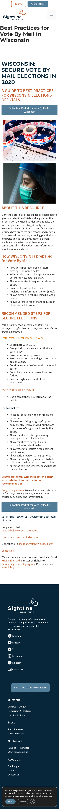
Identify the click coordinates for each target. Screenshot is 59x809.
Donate (19, 4)
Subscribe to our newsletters (30, 687)
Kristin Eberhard (11, 560)
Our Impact (15, 741)
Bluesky (16, 642)
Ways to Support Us (18, 751)
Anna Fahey (8, 567)
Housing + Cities (16, 714)
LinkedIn (16, 662)
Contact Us (18, 669)
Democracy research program (18, 564)
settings (47, 796)
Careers (12, 770)
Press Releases (15, 729)
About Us (14, 759)
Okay (10, 801)
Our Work (14, 700)
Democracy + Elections (19, 710)
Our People (14, 766)
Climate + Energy (17, 706)
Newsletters (37, 4)
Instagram (17, 656)
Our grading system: (13, 490)
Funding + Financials (18, 747)
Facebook (17, 635)
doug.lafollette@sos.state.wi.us (20, 530)
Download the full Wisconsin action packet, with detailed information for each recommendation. (28, 480)
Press (11, 722)
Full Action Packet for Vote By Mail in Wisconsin (29, 109)
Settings (23, 801)
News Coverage (16, 733)
